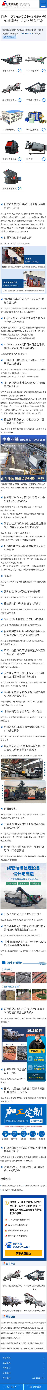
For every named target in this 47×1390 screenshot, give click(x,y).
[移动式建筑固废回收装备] (12, 1275)
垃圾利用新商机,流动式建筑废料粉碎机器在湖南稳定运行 (23, 1323)
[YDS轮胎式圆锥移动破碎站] (35, 1300)
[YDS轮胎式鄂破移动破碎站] (12, 1300)
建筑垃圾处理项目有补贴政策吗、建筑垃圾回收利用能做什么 (23, 1343)
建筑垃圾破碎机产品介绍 (11, 1338)
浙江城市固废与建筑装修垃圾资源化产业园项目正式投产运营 (23, 1328)
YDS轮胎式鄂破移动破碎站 (12, 1311)
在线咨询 (10, 37)
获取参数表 (39, 1058)
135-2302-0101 (27, 33)
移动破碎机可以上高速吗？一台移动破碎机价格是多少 (23, 1190)
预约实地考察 (39, 1067)
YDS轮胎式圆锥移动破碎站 (34, 1311)
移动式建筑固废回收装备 (12, 1286)
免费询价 (35, 1051)
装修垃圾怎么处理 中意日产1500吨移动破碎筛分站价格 (22, 1333)
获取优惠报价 (23, 1253)
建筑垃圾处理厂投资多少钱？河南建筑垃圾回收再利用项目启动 (23, 1348)
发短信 (13, 1387)
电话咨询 (37, 1387)
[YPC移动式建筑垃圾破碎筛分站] (35, 1275)
